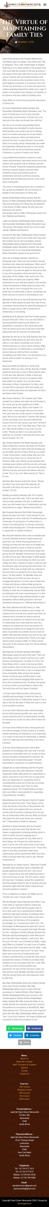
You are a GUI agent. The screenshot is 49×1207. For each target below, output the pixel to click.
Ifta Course (24, 1096)
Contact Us (24, 1074)
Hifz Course (24, 1087)
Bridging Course (24, 1090)
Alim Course (24, 1093)
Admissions (24, 1099)
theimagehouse (24, 1203)
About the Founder (24, 1061)
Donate (24, 1071)
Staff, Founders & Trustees (24, 1064)
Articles (24, 1068)
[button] (45, 4)
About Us (24, 1058)
